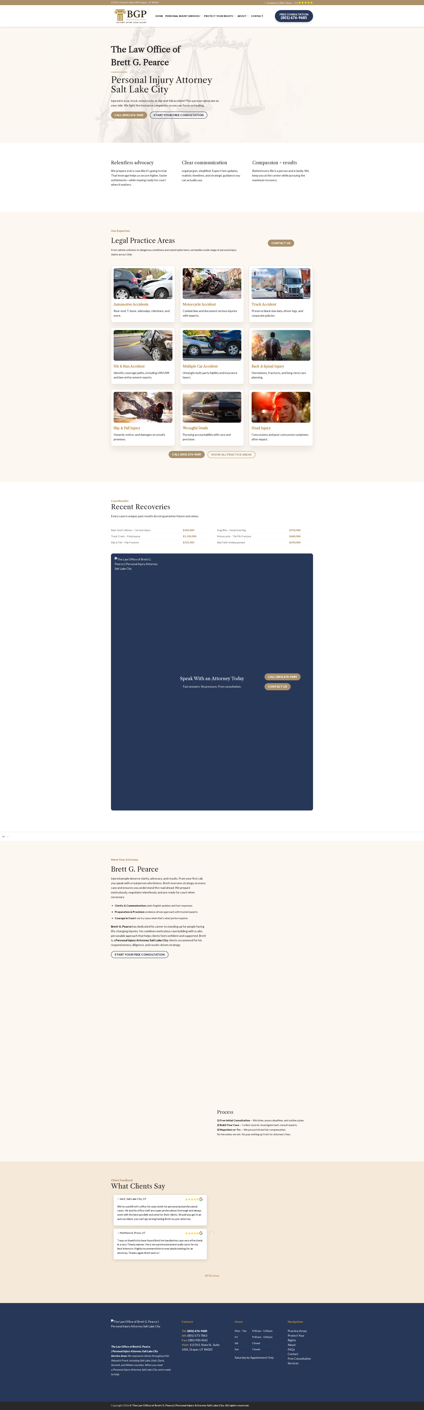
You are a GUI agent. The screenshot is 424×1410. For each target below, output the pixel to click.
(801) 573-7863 (197, 1335)
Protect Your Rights (218, 16)
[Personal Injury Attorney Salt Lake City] (131, 16)
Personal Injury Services (182, 16)
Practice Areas (297, 1331)
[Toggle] (3, 837)
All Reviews (212, 1275)
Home (159, 16)
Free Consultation (299, 1358)
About (242, 16)
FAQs (291, 1349)
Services (293, 1363)
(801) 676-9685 (194, 1331)
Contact (257, 16)
